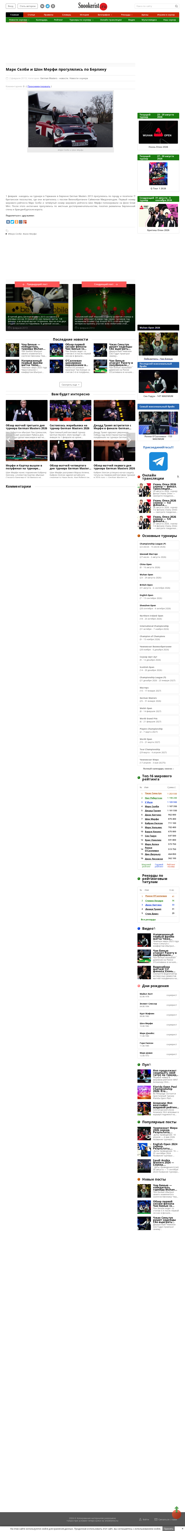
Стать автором (28, 6)
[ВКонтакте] (8, 222)
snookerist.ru (111, 1520)
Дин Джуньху (153, 854)
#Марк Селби (15, 233)
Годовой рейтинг (159, 866)
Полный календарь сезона (157, 768)
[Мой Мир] (20, 222)
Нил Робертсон (153, 797)
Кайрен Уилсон (154, 823)
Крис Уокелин (153, 839)
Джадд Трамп (153, 810)
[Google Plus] (25, 222)
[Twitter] (12, 222)
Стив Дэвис (152, 913)
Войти (146, 1519)
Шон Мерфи (152, 818)
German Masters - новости (54, 78)
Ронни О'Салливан (152, 849)
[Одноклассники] (16, 222)
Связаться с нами (167, 1519)
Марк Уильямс (153, 827)
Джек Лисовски (154, 858)
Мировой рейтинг (146, 866)
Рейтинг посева (171, 866)
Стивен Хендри (154, 900)
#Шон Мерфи (30, 233)
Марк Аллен (152, 844)
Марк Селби (152, 806)
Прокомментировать (39, 86)
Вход (10, 6)
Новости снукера (79, 78)
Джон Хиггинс (153, 814)
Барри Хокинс (153, 831)
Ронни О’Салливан (156, 895)
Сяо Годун (151, 835)
